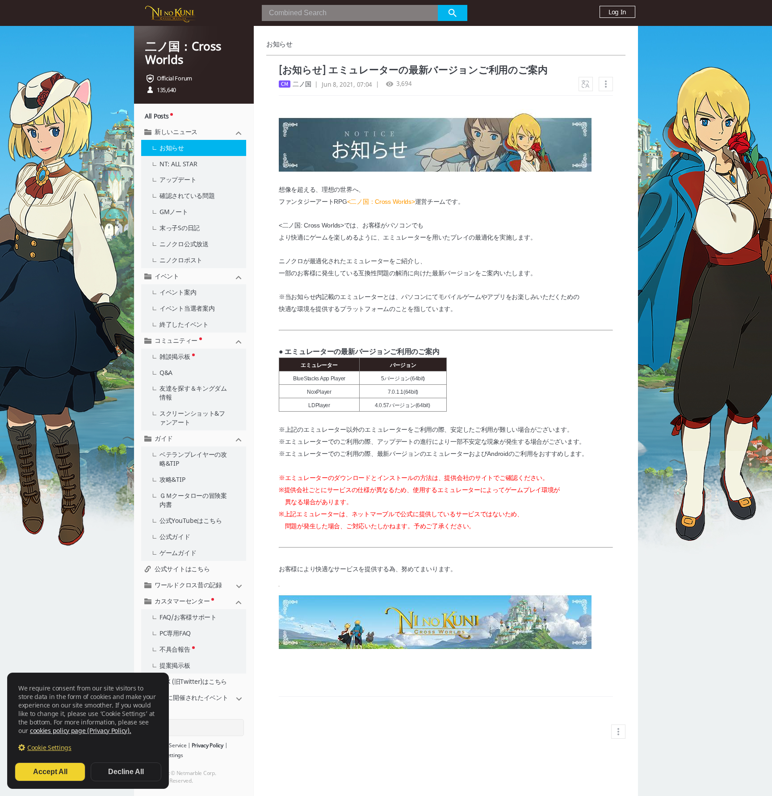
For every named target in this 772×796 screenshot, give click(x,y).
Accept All (50, 771)
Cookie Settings (49, 747)
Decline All (126, 771)
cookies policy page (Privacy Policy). (80, 730)
